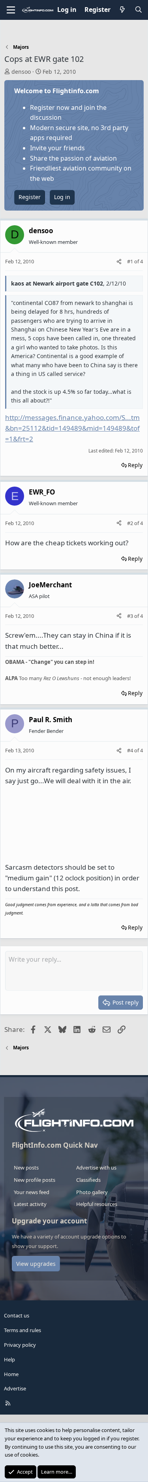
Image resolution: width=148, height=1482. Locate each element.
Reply (135, 465)
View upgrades (36, 1263)
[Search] (138, 10)
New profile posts (34, 1179)
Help (9, 1359)
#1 (130, 261)
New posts (26, 1167)
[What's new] (122, 10)
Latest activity (30, 1204)
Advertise (15, 1388)
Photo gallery (92, 1192)
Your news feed (31, 1192)
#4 (130, 750)
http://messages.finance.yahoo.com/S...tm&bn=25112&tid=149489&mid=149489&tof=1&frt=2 (72, 428)
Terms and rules (22, 1330)
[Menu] (11, 10)
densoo (21, 71)
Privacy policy (20, 1344)
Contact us (16, 1315)
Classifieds (88, 1179)
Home (11, 1374)
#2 (130, 523)
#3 (130, 615)
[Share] (119, 261)
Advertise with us (96, 1167)
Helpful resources (96, 1204)
